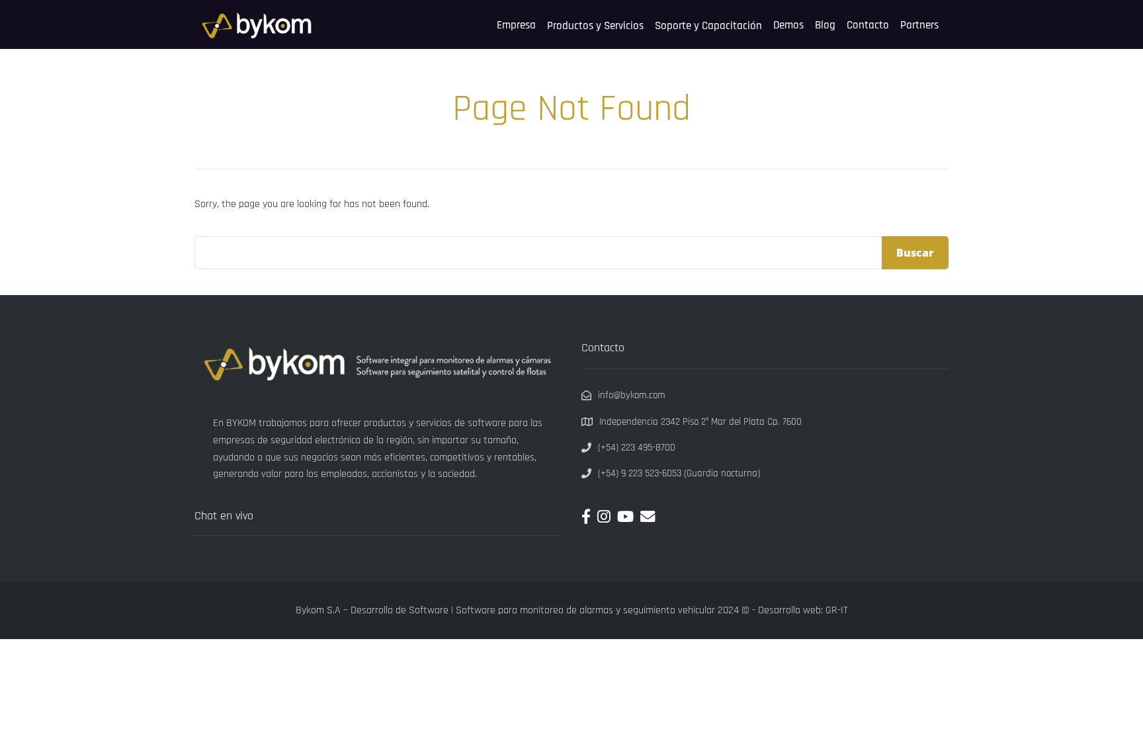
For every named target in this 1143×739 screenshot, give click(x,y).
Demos (788, 25)
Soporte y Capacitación (708, 26)
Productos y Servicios (595, 26)
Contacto (868, 25)
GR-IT (837, 610)
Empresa (516, 25)
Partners (919, 25)
